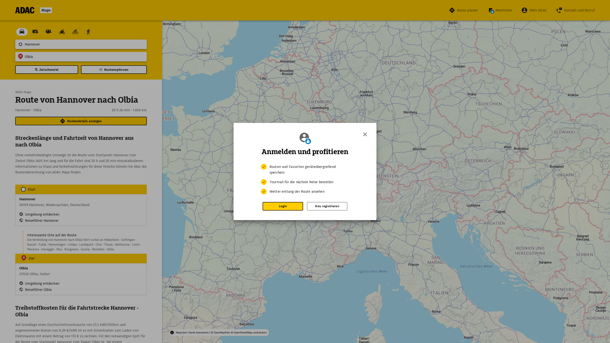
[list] (305, 179)
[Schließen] (365, 134)
